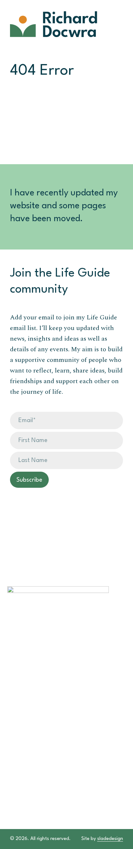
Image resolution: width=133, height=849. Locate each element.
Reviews (17, 730)
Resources (20, 714)
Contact (17, 738)
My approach (24, 698)
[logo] (55, 24)
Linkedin (17, 764)
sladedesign (110, 838)
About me (19, 706)
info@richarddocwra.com (39, 754)
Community (21, 722)
